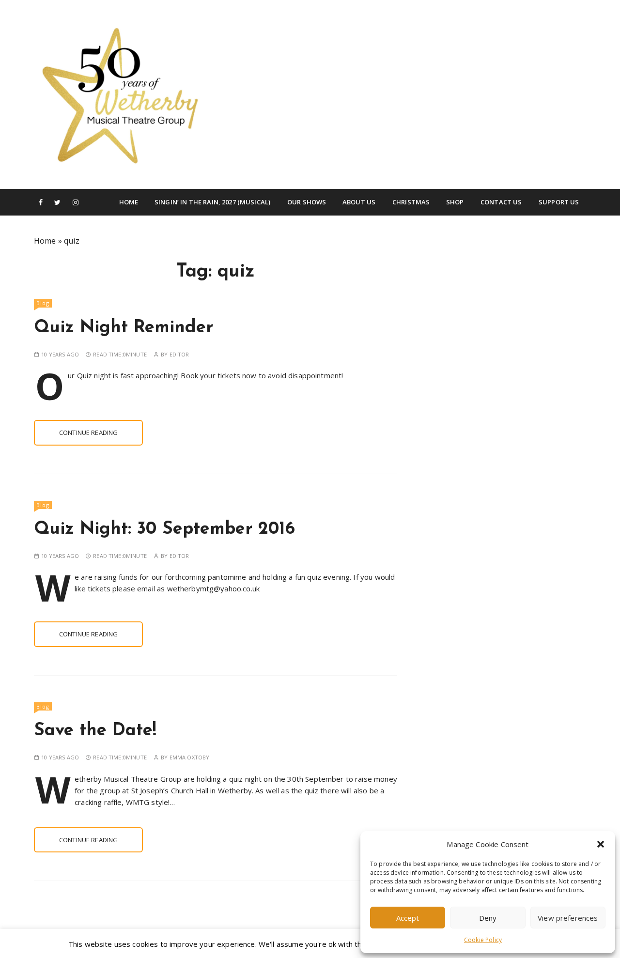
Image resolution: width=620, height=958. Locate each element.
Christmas (411, 202)
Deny (488, 918)
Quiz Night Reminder (123, 328)
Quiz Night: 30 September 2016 (164, 529)
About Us (358, 202)
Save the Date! (95, 731)
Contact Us (501, 202)
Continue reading (88, 432)
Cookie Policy (483, 940)
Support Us (559, 202)
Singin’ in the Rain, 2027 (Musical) (212, 202)
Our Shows (306, 202)
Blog (42, 303)
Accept (407, 918)
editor (179, 354)
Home (129, 202)
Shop (455, 202)
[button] (600, 844)
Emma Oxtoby (190, 757)
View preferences (568, 918)
